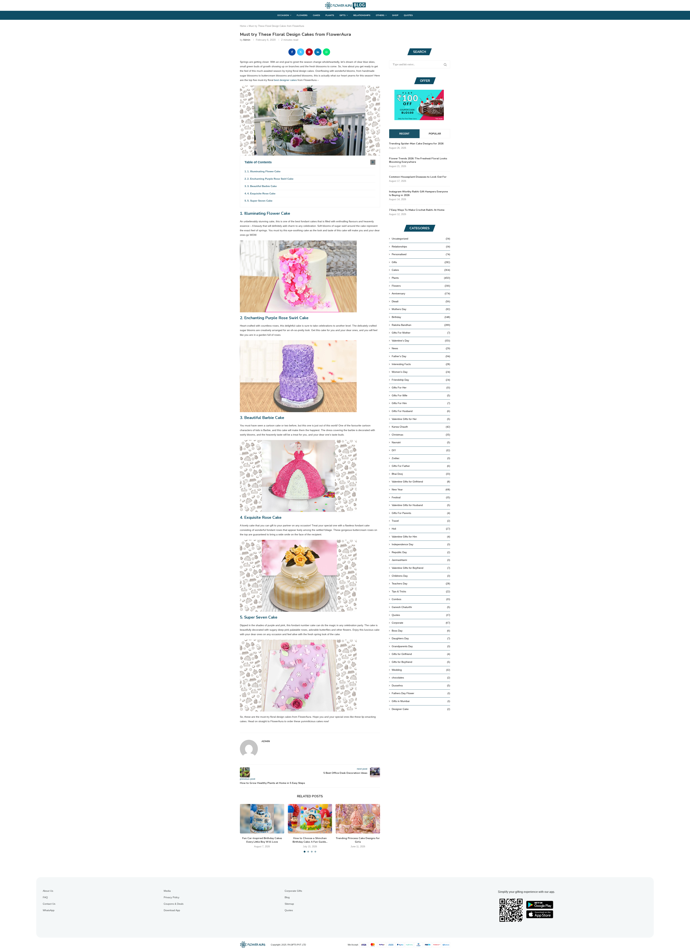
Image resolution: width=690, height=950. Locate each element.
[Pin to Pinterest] (309, 52)
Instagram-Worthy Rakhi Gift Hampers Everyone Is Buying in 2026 (418, 193)
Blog (287, 897)
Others (380, 15)
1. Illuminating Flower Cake (263, 171)
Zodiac (421, 458)
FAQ (45, 897)
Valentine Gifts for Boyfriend (421, 567)
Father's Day (421, 356)
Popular (435, 133)
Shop (395, 15)
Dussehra (421, 685)
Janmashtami (421, 560)
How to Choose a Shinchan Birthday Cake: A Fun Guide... (310, 840)
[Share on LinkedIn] (317, 52)
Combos (421, 599)
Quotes (408, 15)
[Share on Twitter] (300, 52)
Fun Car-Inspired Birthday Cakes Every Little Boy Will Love (262, 840)
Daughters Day (421, 638)
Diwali (421, 301)
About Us (48, 890)
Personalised (421, 254)
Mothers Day (421, 309)
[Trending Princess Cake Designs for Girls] (358, 818)
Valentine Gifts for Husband (421, 505)
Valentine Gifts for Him (421, 536)
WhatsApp (48, 910)
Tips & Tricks (421, 591)
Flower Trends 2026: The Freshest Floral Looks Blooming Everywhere (418, 160)
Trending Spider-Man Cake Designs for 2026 (416, 143)
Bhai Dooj (421, 473)
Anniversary (421, 293)
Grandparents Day (421, 646)
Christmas (421, 434)
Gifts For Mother (421, 332)
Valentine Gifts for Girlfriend (421, 481)
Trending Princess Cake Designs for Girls (358, 840)
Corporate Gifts (293, 890)
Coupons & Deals (173, 903)
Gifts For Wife (421, 395)
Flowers (302, 15)
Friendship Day (421, 379)
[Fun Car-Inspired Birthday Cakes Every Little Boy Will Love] (262, 818)
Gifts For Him (421, 403)
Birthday (421, 317)
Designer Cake (421, 709)
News (421, 348)
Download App (172, 910)
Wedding (421, 669)
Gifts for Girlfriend (421, 654)
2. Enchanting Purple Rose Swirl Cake (270, 178)
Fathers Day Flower (421, 693)
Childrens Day (421, 575)
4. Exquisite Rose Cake (261, 193)
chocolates (421, 677)
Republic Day (421, 552)
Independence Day (421, 544)
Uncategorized (421, 238)
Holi (421, 528)
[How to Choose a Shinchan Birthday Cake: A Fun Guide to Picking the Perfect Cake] (310, 818)
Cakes (316, 15)
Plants (329, 15)
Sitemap (289, 903)
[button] (245, 828)
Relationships (361, 15)
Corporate (421, 622)
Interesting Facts (421, 364)
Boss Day (421, 630)
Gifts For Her (421, 387)
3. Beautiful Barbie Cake (262, 186)
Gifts (342, 15)
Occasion (283, 15)
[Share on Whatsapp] (326, 52)
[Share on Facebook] (292, 52)
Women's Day (421, 371)
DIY (421, 450)
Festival (421, 497)
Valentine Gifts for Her (421, 419)
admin (246, 39)
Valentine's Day (421, 340)
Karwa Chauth (421, 426)
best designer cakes (285, 80)
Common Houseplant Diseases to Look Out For (418, 177)
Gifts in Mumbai (421, 701)
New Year (421, 489)
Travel (421, 520)
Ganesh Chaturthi (421, 607)
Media (167, 890)
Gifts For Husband (421, 411)
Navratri (421, 442)
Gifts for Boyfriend (421, 662)
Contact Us (49, 903)
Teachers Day (421, 583)
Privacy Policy (171, 897)
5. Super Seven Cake (259, 200)
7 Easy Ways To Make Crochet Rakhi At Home (416, 210)
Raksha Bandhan (421, 325)
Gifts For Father (421, 466)
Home (243, 26)
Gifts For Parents (421, 513)
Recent (404, 133)
